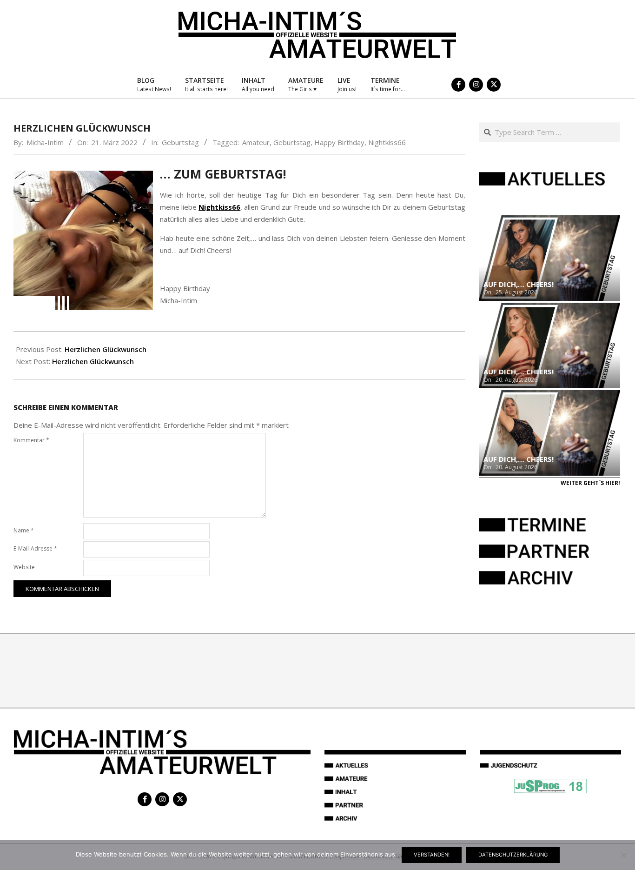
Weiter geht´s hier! (590, 483)
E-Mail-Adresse (35, 548)
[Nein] (623, 855)
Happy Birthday (339, 142)
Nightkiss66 (387, 142)
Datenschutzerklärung (513, 854)
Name (23, 530)
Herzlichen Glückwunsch (105, 349)
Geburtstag (180, 142)
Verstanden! (432, 854)
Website (24, 567)
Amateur (256, 142)
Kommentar (31, 440)
